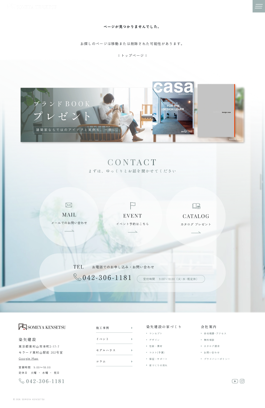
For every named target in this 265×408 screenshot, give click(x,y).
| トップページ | (132, 55)
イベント (102, 339)
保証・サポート (158, 358)
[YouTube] (234, 380)
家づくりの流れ (158, 365)
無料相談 (209, 339)
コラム (101, 361)
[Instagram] (242, 380)
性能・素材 (155, 346)
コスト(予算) (157, 352)
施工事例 (102, 328)
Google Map (29, 358)
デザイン (154, 339)
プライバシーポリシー (217, 358)
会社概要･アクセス (215, 333)
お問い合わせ (212, 352)
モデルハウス (106, 350)
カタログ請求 (212, 346)
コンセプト (155, 333)
